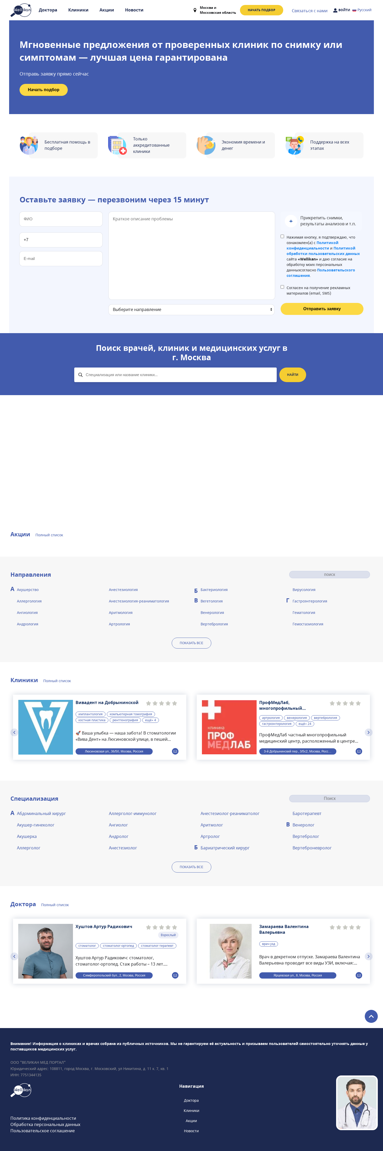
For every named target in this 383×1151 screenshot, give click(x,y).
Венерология (212, 612)
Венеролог (303, 825)
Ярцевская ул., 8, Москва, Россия (298, 975)
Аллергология (29, 601)
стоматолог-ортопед (118, 945)
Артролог (210, 836)
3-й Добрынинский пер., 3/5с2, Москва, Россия (298, 751)
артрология (271, 718)
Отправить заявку (322, 309)
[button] (321, 221)
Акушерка (27, 836)
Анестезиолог (123, 848)
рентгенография (125, 720)
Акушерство (28, 590)
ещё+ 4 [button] (150, 720)
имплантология (90, 714)
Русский (364, 10)
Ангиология (27, 612)
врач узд (268, 944)
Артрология (119, 624)
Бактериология (214, 590)
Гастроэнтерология (310, 601)
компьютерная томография (131, 714)
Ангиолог (118, 825)
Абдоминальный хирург (41, 814)
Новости (134, 10)
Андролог (118, 836)
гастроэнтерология (277, 723)
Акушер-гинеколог (35, 825)
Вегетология (212, 601)
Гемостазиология (308, 624)
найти (292, 375)
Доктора (48, 10)
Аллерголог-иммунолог (133, 814)
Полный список (49, 535)
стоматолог (87, 945)
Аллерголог (28, 848)
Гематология (304, 612)
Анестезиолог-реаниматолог (230, 814)
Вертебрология (214, 624)
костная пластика (92, 720)
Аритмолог (212, 825)
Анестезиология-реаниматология (139, 601)
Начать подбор (261, 10)
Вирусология (304, 590)
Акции (107, 10)
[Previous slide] (14, 732)
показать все (191, 643)
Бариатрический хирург (225, 848)
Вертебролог (306, 836)
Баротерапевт (307, 814)
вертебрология (325, 718)
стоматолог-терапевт (157, 945)
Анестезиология (123, 590)
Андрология (27, 624)
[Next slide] (369, 732)
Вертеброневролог (312, 848)
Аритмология (121, 612)
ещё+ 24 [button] (305, 723)
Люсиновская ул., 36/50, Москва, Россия (114, 751)
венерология (297, 718)
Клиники (78, 10)
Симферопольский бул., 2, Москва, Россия (114, 975)
